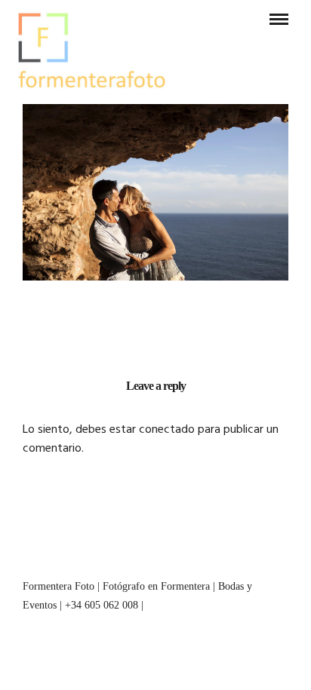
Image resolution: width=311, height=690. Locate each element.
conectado (167, 430)
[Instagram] (155, 558)
